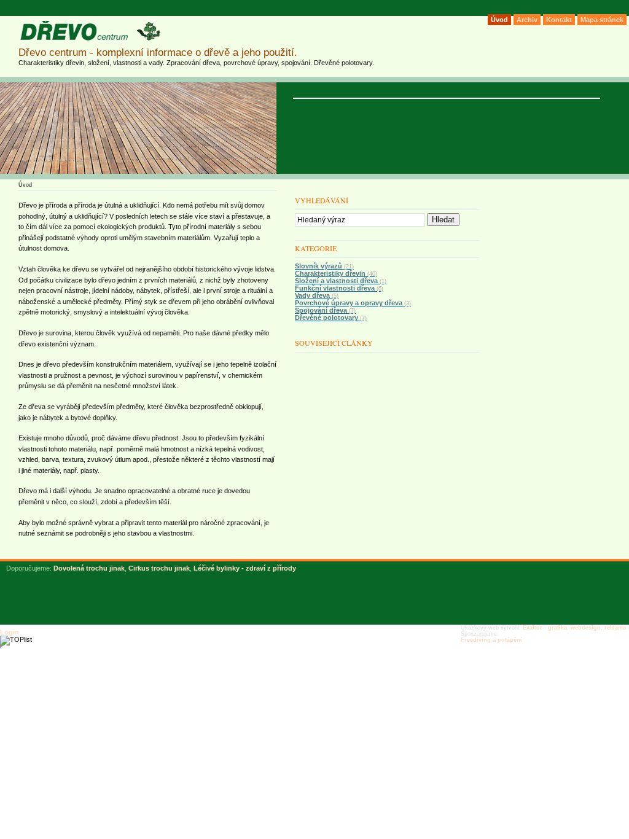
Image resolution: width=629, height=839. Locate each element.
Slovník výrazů (324, 266)
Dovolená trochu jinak (89, 568)
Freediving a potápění (491, 640)
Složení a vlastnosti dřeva (340, 280)
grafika (557, 628)
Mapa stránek (601, 19)
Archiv (527, 19)
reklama (615, 628)
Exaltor (532, 628)
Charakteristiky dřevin (336, 273)
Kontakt (559, 19)
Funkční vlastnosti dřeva (339, 288)
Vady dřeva (316, 295)
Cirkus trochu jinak (159, 568)
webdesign (586, 628)
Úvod (499, 19)
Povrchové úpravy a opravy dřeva (353, 302)
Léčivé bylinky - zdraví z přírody (244, 568)
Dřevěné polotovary (331, 317)
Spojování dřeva (325, 310)
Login (9, 632)
